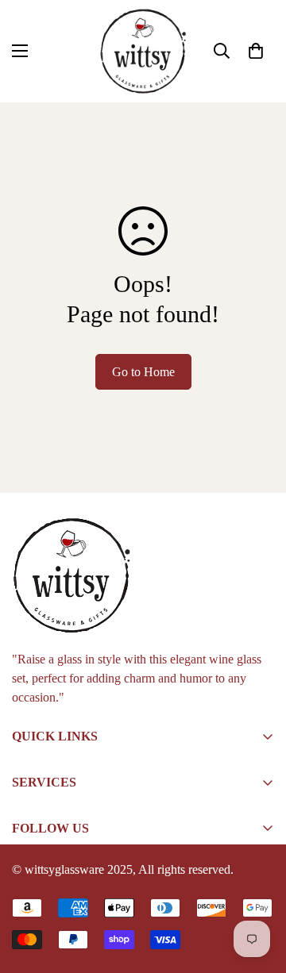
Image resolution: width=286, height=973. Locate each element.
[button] (256, 51)
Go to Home (143, 372)
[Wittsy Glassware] (143, 51)
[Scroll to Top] (257, 889)
